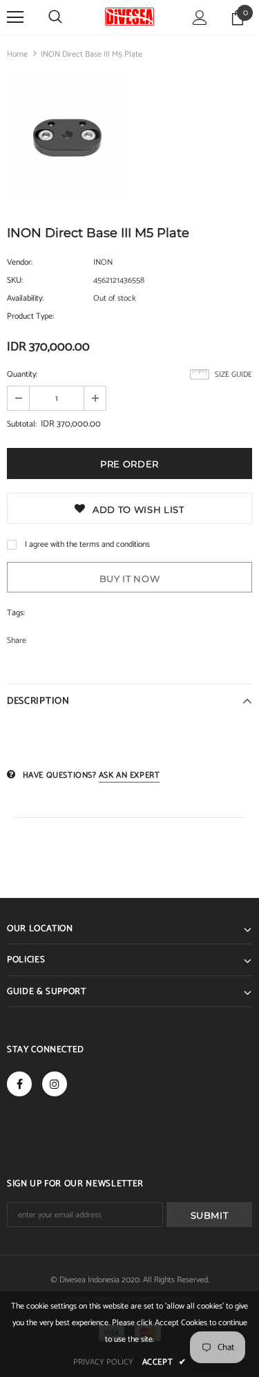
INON (103, 262)
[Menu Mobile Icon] (15, 17)
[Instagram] (54, 1083)
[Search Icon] (55, 17)
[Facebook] (19, 1083)
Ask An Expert (129, 775)
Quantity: (22, 374)
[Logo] (129, 17)
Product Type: (30, 316)
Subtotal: (22, 424)
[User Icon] (200, 17)
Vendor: (19, 262)
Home (17, 54)
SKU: (15, 280)
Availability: (25, 298)
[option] (66, 139)
